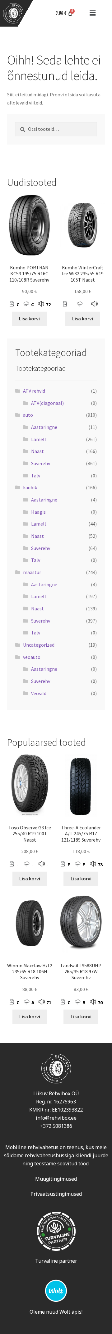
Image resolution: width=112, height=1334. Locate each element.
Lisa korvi (29, 318)
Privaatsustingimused (56, 1193)
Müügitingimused (56, 1178)
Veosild (38, 693)
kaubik (30, 487)
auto (28, 415)
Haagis (38, 512)
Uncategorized (38, 645)
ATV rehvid (34, 391)
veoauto (31, 657)
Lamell (38, 439)
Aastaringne (44, 427)
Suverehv (40, 463)
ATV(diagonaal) (47, 403)
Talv (35, 475)
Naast (37, 451)
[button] (92, 13)
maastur (32, 572)
